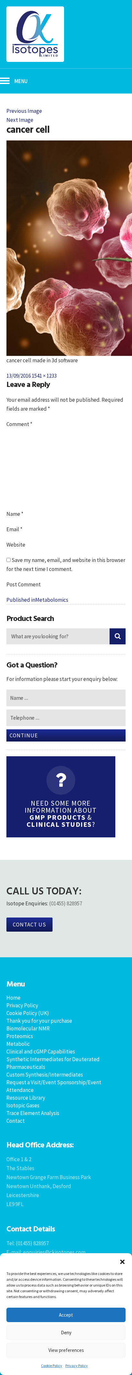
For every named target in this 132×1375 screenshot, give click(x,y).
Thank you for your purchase (39, 1020)
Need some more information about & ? (61, 814)
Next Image (19, 119)
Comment (19, 424)
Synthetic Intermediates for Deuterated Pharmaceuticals (53, 1063)
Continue (24, 735)
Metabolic (18, 1043)
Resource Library (25, 1097)
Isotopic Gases (22, 1105)
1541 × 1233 (44, 375)
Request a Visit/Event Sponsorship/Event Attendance (53, 1086)
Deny (66, 1332)
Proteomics (19, 1036)
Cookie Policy (51, 1365)
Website (15, 544)
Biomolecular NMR (28, 1028)
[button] (122, 1261)
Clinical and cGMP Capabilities (40, 1051)
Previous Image (24, 110)
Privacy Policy (76, 1365)
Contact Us (29, 924)
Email (14, 529)
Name (14, 513)
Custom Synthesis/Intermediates (44, 1074)
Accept (66, 1315)
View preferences (66, 1350)
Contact (15, 1120)
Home (13, 997)
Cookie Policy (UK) (27, 1013)
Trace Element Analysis (32, 1113)
